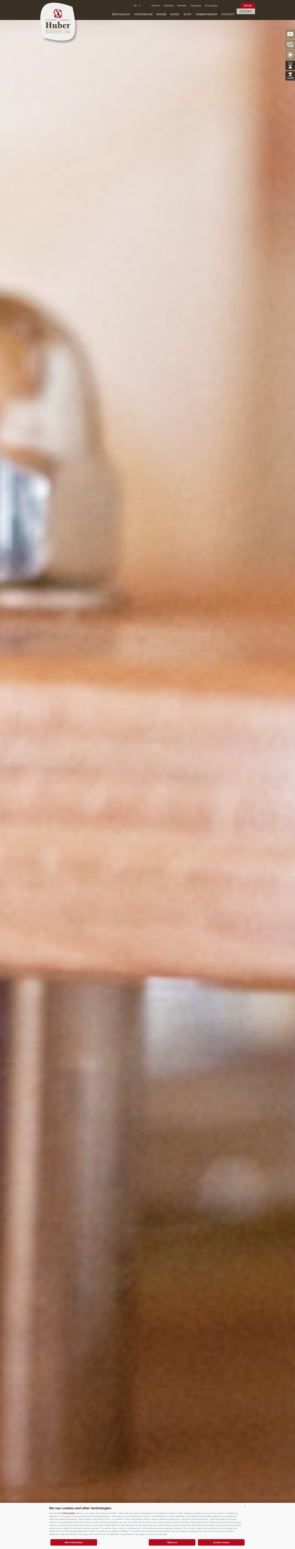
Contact (227, 14)
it (140, 5)
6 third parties (68, 1513)
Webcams (155, 5)
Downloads (169, 5)
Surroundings (206, 14)
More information (74, 1542)
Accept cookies (221, 1542)
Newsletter (182, 5)
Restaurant (121, 14)
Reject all (172, 1542)
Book (248, 5)
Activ (187, 14)
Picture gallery (211, 5)
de (135, 5)
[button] (245, 1507)
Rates (175, 14)
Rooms (161, 14)
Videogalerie (195, 5)
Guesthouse (143, 14)
